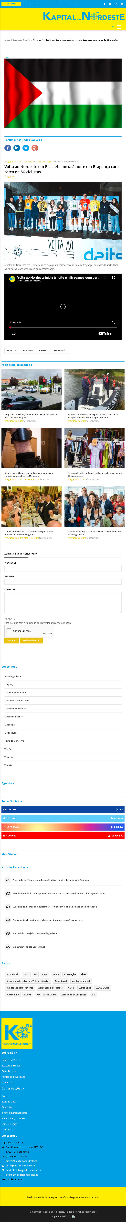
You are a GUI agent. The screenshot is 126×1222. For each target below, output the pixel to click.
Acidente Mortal (81, 981)
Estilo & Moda (9, 1101)
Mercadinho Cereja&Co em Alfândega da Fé (35, 933)
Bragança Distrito (22, 40)
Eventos (11, 350)
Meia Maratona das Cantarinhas (29, 946)
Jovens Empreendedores (14, 1112)
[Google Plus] (35, 147)
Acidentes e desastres (50, 988)
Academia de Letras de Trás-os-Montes (28, 981)
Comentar (9, 589)
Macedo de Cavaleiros (15, 709)
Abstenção (70, 974)
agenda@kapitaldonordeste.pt (21, 1174)
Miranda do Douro (13, 717)
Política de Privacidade (13, 1076)
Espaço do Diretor (11, 1060)
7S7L (26, 974)
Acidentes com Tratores (20, 988)
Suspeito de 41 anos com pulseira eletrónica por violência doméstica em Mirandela (55, 906)
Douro (4, 1096)
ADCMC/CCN (102, 988)
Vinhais (8, 765)
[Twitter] (25, 147)
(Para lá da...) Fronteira (13, 1118)
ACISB (71, 988)
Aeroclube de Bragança (73, 995)
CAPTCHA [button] (9, 619)
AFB (93, 995)
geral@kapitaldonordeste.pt (20, 1165)
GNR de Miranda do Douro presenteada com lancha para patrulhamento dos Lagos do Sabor (59, 893)
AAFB (44, 974)
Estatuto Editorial (10, 1065)
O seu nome (10, 563)
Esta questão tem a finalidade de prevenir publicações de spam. (38, 620)
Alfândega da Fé (12, 676)
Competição (59, 350)
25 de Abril (12, 974)
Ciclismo (43, 350)
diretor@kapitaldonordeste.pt (21, 1160)
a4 (35, 974)
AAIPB (56, 974)
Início (7, 40)
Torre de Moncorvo (14, 741)
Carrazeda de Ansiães (15, 692)
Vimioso (8, 757)
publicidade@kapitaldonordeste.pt (23, 1170)
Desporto (29, 161)
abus (83, 974)
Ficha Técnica (8, 1071)
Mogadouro (10, 733)
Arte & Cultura (31, 537)
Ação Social (61, 981)
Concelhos (7, 1129)
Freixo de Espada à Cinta (16, 700)
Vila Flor (8, 749)
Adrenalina (13, 995)
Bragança (9, 176)
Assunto (9, 576)
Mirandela (9, 725)
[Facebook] (7, 147)
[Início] (84, 16)
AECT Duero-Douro (46, 995)
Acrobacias (85, 988)
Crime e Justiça (32, 479)
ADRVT (27, 995)
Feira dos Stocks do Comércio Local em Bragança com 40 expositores (48, 920)
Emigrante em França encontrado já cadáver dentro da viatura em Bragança (51, 880)
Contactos (6, 1082)
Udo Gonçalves (44, 161)
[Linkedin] (16, 147)
